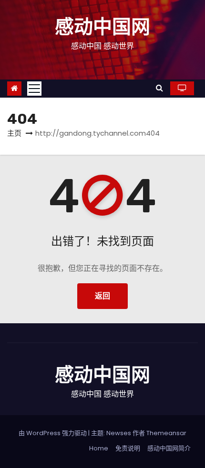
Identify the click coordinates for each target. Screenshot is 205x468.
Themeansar (166, 433)
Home (98, 448)
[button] (159, 88)
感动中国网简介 (169, 448)
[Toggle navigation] (34, 89)
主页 (14, 133)
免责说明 (127, 448)
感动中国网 (102, 27)
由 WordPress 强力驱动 (53, 433)
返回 (102, 295)
